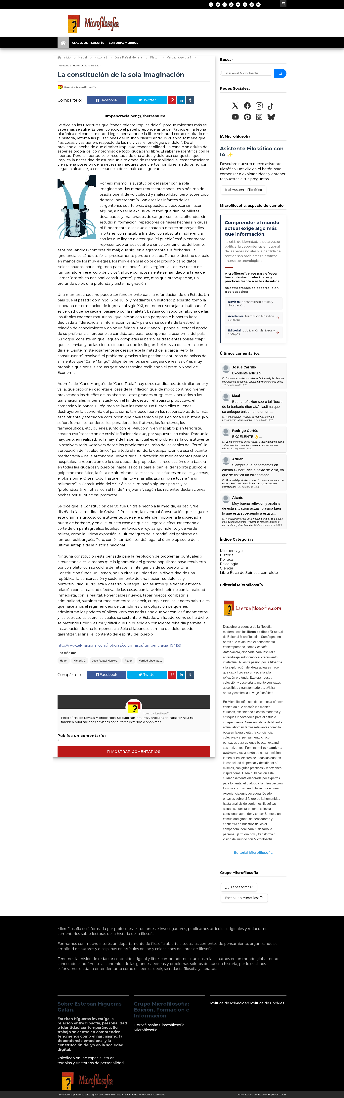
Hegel (63, 660)
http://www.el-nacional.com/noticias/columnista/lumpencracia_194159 (119, 645)
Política (226, 559)
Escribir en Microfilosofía (244, 898)
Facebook (108, 100)
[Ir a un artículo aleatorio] (283, 3)
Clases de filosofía (88, 42)
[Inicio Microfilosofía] (63, 42)
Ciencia (226, 568)
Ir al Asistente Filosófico (243, 190)
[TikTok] (231, 4)
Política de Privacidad (229, 1003)
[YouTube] (238, 4)
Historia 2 (80, 660)
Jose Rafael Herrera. (105, 660)
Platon (129, 660)
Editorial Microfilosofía (253, 853)
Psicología (229, 564)
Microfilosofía (145, 1030)
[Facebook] (218, 4)
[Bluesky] (258, 4)
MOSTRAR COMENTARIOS (135, 752)
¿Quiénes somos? (239, 887)
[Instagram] (224, 4)
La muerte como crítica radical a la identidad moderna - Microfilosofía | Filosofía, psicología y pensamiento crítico (253, 445)
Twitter (149, 100)
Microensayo (231, 551)
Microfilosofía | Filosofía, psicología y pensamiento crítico (89, 1094)
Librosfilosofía (146, 1025)
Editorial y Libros (123, 42)
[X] (211, 4)
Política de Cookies (267, 1003)
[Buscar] (280, 73)
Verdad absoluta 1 (150, 660)
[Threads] (251, 4)
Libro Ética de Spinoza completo (249, 572)
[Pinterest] (245, 4)
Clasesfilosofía (172, 1025)
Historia (227, 555)
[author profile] (60, 89)
